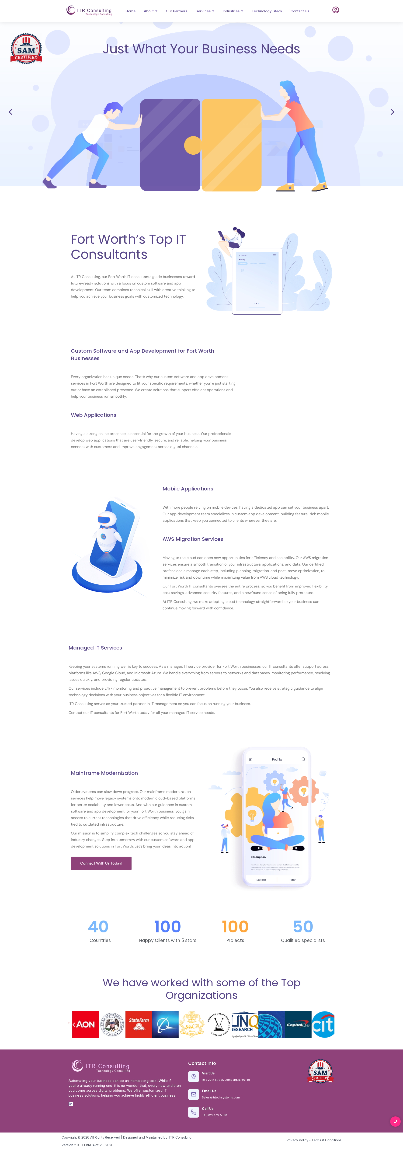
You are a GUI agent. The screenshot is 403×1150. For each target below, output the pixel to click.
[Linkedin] (71, 1104)
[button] (74, 1025)
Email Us (209, 1091)
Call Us (208, 1109)
